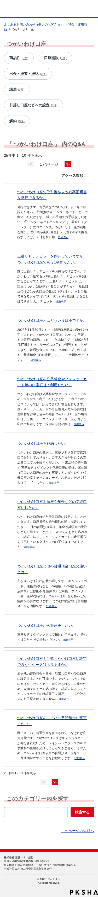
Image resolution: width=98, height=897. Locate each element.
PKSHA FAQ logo (84, 892)
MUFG (16, 8)
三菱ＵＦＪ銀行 (83, 9)
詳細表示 (63, 237)
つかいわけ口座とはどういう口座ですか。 (52, 320)
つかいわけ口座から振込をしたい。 (46, 625)
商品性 (18, 58)
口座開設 (55, 58)
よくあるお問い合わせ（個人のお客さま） (34, 24)
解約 (17, 121)
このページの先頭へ (77, 831)
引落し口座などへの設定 (33, 105)
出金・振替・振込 (28, 74)
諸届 (17, 89)
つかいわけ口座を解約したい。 (42, 443)
